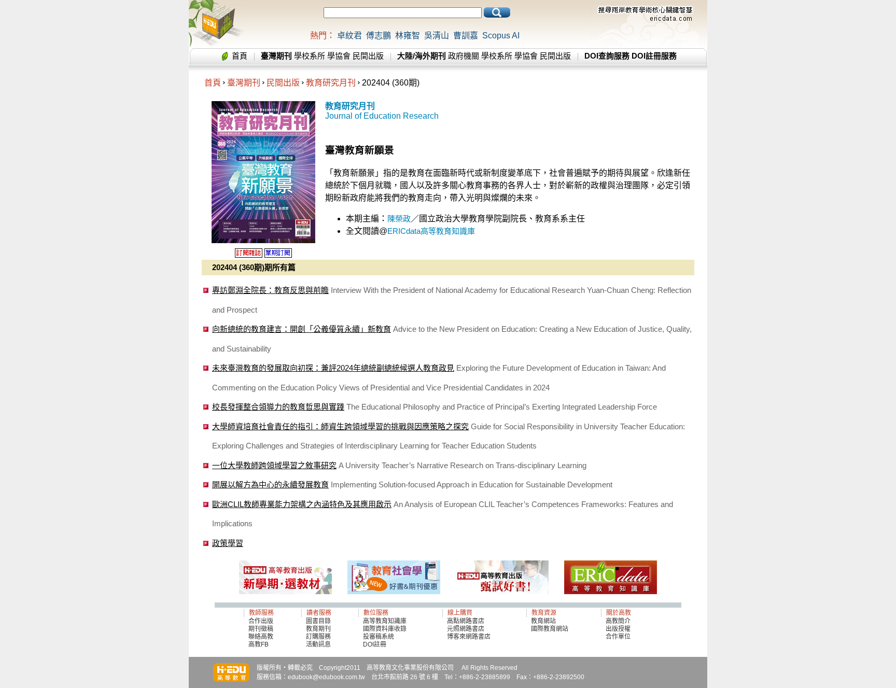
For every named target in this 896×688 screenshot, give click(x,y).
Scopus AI (501, 35)
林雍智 (407, 35)
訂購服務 (318, 636)
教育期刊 (318, 629)
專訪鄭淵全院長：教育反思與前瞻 (270, 290)
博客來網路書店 (469, 636)
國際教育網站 (549, 629)
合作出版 (260, 621)
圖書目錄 (318, 621)
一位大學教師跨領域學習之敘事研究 (274, 465)
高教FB (258, 644)
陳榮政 (399, 218)
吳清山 (436, 35)
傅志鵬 (378, 35)
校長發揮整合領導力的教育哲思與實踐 (278, 406)
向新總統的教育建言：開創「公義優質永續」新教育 (301, 329)
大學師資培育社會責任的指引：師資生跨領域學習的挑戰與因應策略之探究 (340, 426)
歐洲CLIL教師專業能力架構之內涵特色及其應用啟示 (301, 504)
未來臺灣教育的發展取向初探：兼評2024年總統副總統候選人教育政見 (333, 367)
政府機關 (463, 55)
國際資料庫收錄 (385, 629)
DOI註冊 (374, 644)
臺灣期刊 (243, 82)
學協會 (339, 55)
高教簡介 (618, 621)
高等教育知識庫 (385, 621)
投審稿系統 (378, 636)
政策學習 (227, 543)
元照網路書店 (465, 629)
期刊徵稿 (260, 629)
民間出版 (368, 55)
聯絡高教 (260, 636)
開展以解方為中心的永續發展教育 (270, 484)
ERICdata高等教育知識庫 (431, 231)
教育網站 (543, 621)
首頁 (239, 55)
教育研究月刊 (331, 82)
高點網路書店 (466, 621)
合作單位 (618, 636)
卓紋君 (349, 35)
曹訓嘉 (465, 35)
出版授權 (618, 629)
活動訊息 (318, 644)
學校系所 (309, 55)
